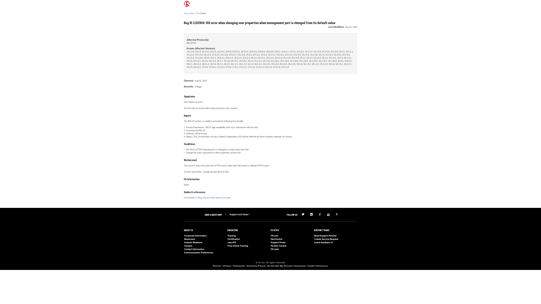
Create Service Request (326, 239)
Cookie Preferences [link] (318, 266)
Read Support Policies (325, 236)
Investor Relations (193, 243)
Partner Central (278, 246)
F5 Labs (275, 249)
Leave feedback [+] (323, 243)
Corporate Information (195, 236)
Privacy (227, 266)
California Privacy (256, 266)
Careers (188, 246)
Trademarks (239, 266)
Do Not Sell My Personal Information (287, 266)
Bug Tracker (189, 13)
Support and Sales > (240, 215)
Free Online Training (238, 246)
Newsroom (189, 239)
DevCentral (276, 239)
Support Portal (278, 243)
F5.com (274, 236)
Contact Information (194, 249)
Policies (217, 266)
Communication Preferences (198, 253)
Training (232, 236)
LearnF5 (232, 243)
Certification (234, 239)
